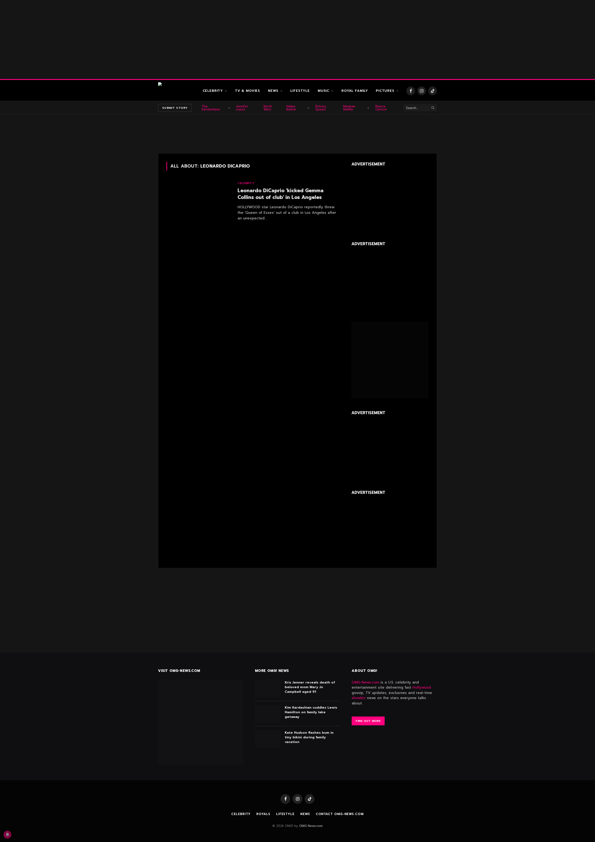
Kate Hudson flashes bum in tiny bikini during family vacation (309, 737)
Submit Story (175, 108)
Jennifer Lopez (242, 108)
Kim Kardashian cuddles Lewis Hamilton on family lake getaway (311, 712)
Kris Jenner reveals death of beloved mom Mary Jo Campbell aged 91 (310, 687)
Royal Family (354, 90)
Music (323, 90)
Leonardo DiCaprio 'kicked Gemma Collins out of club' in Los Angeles (281, 194)
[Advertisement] (297, 39)
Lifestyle (300, 90)
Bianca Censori (381, 108)
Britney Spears (320, 108)
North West (268, 108)
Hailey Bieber (291, 108)
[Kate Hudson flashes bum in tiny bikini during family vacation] (268, 739)
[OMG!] (176, 91)
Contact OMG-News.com (340, 814)
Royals (263, 814)
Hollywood (422, 687)
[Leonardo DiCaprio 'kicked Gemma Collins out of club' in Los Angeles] (199, 201)
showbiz (359, 697)
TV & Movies (247, 90)
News (273, 90)
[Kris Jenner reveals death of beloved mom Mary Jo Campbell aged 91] (268, 688)
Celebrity (213, 90)
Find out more (368, 721)
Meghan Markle (349, 108)
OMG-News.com (365, 682)
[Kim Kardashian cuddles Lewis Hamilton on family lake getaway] (268, 714)
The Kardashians (211, 108)
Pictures (385, 90)
